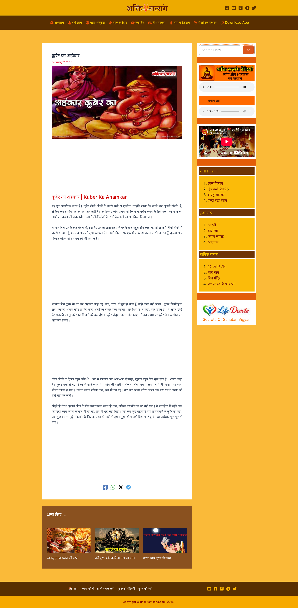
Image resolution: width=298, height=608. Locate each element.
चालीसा (213, 230)
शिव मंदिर (214, 278)
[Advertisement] (117, 170)
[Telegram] (247, 8)
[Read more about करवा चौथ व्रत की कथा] (165, 540)
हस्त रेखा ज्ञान (217, 200)
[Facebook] (227, 8)
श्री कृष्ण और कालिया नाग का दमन (115, 558)
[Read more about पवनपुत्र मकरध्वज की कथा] (69, 540)
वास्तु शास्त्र (216, 194)
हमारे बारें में (89, 588)
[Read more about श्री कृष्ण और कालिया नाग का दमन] (117, 540)
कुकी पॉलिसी (145, 588)
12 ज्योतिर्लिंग (217, 266)
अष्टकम (213, 242)
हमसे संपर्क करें (107, 588)
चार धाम (213, 272)
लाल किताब (215, 183)
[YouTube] (234, 8)
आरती (212, 225)
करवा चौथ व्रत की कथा (157, 558)
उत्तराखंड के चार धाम (222, 284)
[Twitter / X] (120, 487)
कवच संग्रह (216, 236)
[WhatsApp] (113, 487)
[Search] (248, 49)
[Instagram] (240, 8)
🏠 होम (75, 588)
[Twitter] (254, 8)
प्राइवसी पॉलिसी (127, 588)
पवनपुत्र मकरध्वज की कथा (62, 558)
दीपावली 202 (217, 189)
